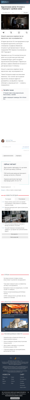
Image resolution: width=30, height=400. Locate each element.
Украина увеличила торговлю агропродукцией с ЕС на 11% (13, 180)
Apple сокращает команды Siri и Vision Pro (14, 98)
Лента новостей (14, 237)
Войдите (3, 190)
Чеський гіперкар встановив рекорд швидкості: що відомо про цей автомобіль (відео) (16, 229)
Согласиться (15, 398)
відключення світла (8, 155)
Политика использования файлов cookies (17, 368)
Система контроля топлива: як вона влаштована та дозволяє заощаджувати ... (15, 280)
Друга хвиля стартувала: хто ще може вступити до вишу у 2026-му (15, 168)
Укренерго (18, 155)
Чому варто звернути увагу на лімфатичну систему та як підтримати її (15, 284)
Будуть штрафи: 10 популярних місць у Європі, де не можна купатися (14, 315)
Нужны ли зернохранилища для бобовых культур (14, 292)
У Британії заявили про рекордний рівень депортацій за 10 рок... (14, 350)
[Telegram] (3, 32)
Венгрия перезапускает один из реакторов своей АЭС (16, 208)
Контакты (22, 385)
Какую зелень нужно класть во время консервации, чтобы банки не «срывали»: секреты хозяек (16, 203)
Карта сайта (23, 387)
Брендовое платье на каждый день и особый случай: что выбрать (16, 288)
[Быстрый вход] (21, 2)
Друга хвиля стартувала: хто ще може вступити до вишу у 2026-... (14, 346)
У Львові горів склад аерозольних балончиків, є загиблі (13, 93)
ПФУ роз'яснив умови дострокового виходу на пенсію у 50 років (15, 174)
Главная (22, 377)
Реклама (22, 383)
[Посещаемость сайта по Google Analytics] (17, 358)
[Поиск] (24, 2)
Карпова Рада (9, 140)
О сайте (22, 381)
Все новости (14, 234)
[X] (11, 32)
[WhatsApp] (19, 32)
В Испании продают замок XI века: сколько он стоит (14, 329)
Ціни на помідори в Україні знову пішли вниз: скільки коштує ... (15, 342)
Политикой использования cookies (13, 395)
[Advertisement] (15, 120)
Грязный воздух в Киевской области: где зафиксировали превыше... (14, 338)
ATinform (5, 2)
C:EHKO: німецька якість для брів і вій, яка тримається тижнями (15, 296)
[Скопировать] (27, 32)
